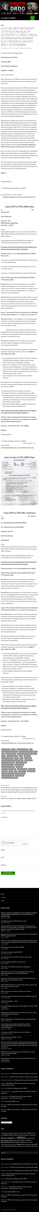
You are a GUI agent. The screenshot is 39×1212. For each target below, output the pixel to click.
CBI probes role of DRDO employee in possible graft (15, 967)
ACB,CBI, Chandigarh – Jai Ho (9, 1001)
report (33, 1144)
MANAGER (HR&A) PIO (7, 764)
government (5, 1140)
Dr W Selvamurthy (7, 758)
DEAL (2, 1135)
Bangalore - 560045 (23, 749)
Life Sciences (28, 760)
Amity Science (6, 749)
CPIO (21, 756)
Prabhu (17, 48)
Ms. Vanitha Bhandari (8, 766)
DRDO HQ (27, 1138)
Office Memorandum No (8, 769)
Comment (4, 817)
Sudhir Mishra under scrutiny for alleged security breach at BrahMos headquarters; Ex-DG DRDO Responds (17, 972)
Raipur (19, 1144)
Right (11, 771)
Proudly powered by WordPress (8, 1209)
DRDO (16, 758)
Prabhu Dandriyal (5, 1144)
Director (4, 1138)
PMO (31, 1142)
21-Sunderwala (5, 1133)
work (21, 1146)
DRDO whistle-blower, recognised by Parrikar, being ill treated (18, 1019)
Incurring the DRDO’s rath (12, 1101)
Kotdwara (28, 758)
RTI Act (2, 1146)
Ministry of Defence (26, 1140)
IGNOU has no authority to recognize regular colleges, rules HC (18, 797)
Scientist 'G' (22, 771)
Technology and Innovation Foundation (13, 773)
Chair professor (11, 753)
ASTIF (13, 749)
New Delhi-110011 (14, 1142)
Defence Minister (14, 1135)
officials (22, 1142)
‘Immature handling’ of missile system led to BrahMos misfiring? (19, 996)
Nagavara (19, 766)
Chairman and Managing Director (27, 753)
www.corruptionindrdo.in (9, 777)
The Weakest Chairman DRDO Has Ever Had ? (14, 921)
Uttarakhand (20, 775)
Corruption (24, 1133)
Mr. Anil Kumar (19, 764)
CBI (3, 753)
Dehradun (27, 756)
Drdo (2, 25)
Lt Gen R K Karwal (21, 762)
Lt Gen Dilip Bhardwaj (8, 762)
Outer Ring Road (22, 769)
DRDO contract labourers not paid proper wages (24, 1077)
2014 (13, 1133)
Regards (4, 771)
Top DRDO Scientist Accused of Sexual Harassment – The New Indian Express (16, 1097)
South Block (12, 1146)
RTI (16, 771)
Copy (3, 756)
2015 (16, 1133)
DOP (16, 1138)
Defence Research (25, 1135)
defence (6, 1135)
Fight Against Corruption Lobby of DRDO (12, 947)
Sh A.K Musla (31, 771)
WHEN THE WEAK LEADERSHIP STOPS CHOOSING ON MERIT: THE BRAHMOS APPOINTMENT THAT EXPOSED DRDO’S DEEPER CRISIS (19, 914)
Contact (3, 897)
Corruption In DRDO (8, 18)
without (17, 1146)
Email (3, 857)
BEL (31, 749)
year (36, 1146)
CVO (35, 1133)
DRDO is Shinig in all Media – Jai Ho (11, 1037)
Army (18, 1133)
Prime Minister (13, 1144)
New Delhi (4, 1142)
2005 (11, 1133)
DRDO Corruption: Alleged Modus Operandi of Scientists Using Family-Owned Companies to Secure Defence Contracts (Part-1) (19, 941)
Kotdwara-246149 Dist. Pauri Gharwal (12, 760)
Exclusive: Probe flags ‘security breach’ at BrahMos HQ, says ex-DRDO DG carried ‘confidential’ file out (18, 979)
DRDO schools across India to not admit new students (16, 991)
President (32, 769)
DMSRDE (11, 1138)
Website (3, 865)
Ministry (19, 1140)
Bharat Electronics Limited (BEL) (28, 751)
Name (3, 850)
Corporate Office (12, 756)
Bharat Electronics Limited (9, 751)
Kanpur (14, 1140)
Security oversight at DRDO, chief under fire (13, 962)
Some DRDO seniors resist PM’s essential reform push (16, 957)
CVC (32, 1133)
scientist (7, 1146)
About (3, 894)
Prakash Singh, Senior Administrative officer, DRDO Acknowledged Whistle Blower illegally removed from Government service (16, 1025)
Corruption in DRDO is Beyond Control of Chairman (16, 1032)
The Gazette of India (7, 775)
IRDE (21, 758)
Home (2, 901)
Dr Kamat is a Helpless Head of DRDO (11, 952)
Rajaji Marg (24, 1144)
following (32, 1138)
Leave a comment (27, 48)
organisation (27, 1142)
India (10, 1140)
